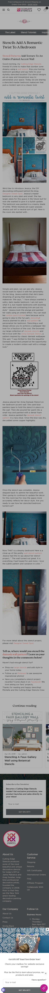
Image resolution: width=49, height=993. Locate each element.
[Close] (47, 924)
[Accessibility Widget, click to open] (3, 990)
